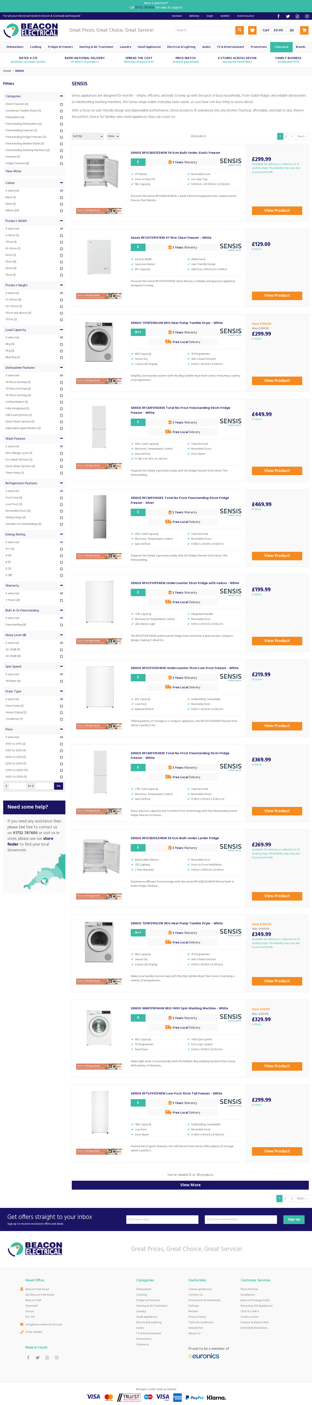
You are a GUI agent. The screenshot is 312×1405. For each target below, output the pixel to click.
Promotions (143, 1339)
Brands (300, 47)
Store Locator (250, 1317)
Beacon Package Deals (255, 1300)
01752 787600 (33, 1332)
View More (190, 1185)
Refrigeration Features (21, 483)
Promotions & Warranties (204, 1300)
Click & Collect (250, 1311)
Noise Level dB (16, 635)
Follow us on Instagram (307, 16)
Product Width (16, 221)
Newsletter (195, 1328)
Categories (13, 96)
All (61, 191)
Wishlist (225, 16)
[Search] (239, 30)
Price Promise (249, 1289)
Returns (193, 1311)
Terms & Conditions (200, 1322)
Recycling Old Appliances (257, 1305)
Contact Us (195, 1294)
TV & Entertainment (149, 1333)
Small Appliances (146, 1317)
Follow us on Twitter (287, 16)
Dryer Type (13, 691)
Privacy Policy (197, 1317)
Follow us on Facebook (278, 16)
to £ (31, 786)
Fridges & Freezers (148, 1300)
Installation (248, 1294)
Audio (140, 1328)
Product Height (17, 285)
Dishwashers (143, 1289)
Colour (10, 183)
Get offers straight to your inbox (49, 1219)
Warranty (12, 586)
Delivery (193, 1305)
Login (210, 16)
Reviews (177, 16)
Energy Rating (15, 534)
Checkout (304, 30)
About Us (194, 1333)
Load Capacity (16, 330)
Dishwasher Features (20, 368)
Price (9, 729)
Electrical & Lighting (149, 1322)
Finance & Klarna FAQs (255, 1322)
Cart (266, 30)
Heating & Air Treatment (151, 1305)
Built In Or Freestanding (22, 610)
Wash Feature (15, 439)
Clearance (142, 1344)
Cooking (141, 1294)
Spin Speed (13, 666)
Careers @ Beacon (200, 1289)
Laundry (141, 1311)
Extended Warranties (254, 1328)
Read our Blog (297, 16)
